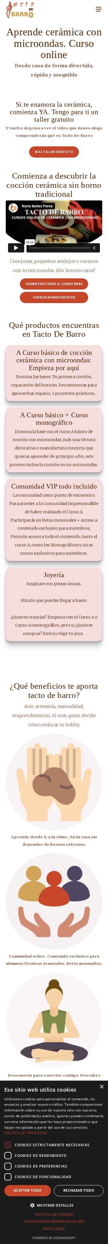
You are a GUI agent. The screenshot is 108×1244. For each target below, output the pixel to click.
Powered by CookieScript (54, 1238)
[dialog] (54, 1162)
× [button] (101, 1087)
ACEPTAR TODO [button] (28, 1190)
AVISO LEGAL (54, 1228)
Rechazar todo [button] (78, 1190)
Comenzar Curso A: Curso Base (54, 284)
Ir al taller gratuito (54, 152)
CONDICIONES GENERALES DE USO (54, 1221)
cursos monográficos (54, 297)
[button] (54, 1205)
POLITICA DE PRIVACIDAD (25, 1132)
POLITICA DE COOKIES (54, 1214)
